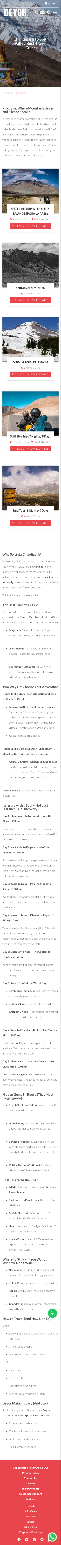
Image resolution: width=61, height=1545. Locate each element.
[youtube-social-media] (42, 1540)
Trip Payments (30, 1488)
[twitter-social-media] (26, 1540)
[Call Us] (36, 12)
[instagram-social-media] (34, 1540)
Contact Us (30, 1478)
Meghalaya (30, 1526)
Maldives (30, 1516)
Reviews (31, 1498)
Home (6, 92)
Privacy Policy (30, 1472)
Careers (30, 1483)
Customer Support (30, 1493)
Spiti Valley (30, 1511)
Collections (20, 92)
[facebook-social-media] (19, 1540)
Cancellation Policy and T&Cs (30, 1467)
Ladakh (31, 1505)
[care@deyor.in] (42, 12)
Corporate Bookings (30, 1532)
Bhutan (30, 1521)
